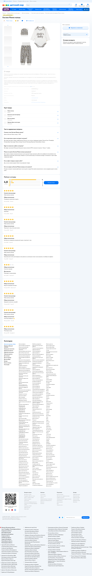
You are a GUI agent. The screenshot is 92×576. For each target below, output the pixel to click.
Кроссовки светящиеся (36, 469)
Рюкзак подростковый (50, 464)
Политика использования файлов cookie (30, 504)
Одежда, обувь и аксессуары (13, 13)
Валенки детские (49, 344)
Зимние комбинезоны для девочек (24, 482)
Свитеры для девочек (36, 355)
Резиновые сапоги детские (37, 479)
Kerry (47, 400)
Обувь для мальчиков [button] (9, 352)
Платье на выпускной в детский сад (25, 402)
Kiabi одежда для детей (50, 437)
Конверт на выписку (23, 398)
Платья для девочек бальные (24, 484)
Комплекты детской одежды (37, 13)
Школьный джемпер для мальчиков (23, 392)
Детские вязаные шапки (50, 478)
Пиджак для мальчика (36, 454)
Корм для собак (76, 499)
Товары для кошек (76, 494)
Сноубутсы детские (36, 464)
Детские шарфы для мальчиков (52, 476)
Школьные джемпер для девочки (23, 383)
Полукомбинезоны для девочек (38, 389)
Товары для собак (76, 497)
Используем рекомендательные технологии (11, 517)
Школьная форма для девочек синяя (24, 358)
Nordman (34, 471)
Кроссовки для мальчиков (37, 397)
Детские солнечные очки (51, 479)
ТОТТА (47, 440)
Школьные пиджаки (22, 395)
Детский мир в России (7, 519)
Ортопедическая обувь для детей (37, 466)
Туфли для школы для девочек (24, 370)
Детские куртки (35, 418)
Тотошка (47, 410)
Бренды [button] (6, 361)
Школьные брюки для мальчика (25, 351)
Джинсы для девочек (36, 375)
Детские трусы (49, 457)
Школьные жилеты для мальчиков (23, 374)
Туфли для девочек (36, 398)
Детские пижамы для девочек (38, 354)
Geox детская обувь (36, 483)
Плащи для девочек (36, 437)
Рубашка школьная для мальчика (25, 361)
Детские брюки (35, 457)
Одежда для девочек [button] (8, 350)
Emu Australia (49, 429)
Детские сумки (49, 473)
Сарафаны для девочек (23, 365)
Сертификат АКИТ (27, 506)
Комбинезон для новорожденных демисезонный (22, 436)
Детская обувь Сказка (50, 345)
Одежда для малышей (23, 400)
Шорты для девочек (36, 369)
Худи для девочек (35, 384)
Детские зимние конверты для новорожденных (24, 420)
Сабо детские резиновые (51, 374)
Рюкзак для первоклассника (51, 467)
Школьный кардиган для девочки (23, 379)
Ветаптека (75, 502)
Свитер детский (35, 459)
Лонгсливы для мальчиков (24, 469)
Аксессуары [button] (6, 364)
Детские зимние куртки (37, 450)
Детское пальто (35, 451)
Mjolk (47, 420)
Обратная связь (27, 507)
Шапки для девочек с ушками (51, 482)
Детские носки (49, 448)
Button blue (48, 401)
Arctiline (48, 439)
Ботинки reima (49, 359)
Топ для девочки (49, 459)
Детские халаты (49, 453)
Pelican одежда (49, 409)
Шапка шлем (48, 468)
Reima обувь (48, 355)
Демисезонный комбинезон (37, 413)
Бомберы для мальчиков (23, 462)
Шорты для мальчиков (23, 464)
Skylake (20, 380)
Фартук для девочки (22, 367)
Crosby (47, 423)
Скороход (48, 363)
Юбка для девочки (22, 478)
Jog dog (33, 482)
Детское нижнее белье (50, 456)
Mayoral (47, 398)
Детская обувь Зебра (50, 347)
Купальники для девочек (51, 445)
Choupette (48, 393)
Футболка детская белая (37, 453)
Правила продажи (27, 499)
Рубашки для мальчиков (23, 454)
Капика (47, 396)
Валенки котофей (49, 357)
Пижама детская (49, 451)
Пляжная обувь (49, 379)
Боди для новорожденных (24, 404)
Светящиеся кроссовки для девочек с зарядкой (37, 402)
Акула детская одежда (50, 384)
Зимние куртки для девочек (37, 371)
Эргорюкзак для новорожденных (22, 411)
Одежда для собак (76, 500)
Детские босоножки (50, 360)
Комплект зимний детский (37, 446)
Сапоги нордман (35, 468)
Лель (47, 417)
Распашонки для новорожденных (22, 406)
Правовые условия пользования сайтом (18, 516)
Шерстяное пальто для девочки (38, 390)
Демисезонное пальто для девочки (37, 346)
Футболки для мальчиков (23, 447)
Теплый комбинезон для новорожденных (23, 423)
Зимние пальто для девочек (24, 476)
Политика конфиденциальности (30, 502)
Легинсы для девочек (36, 351)
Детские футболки (36, 428)
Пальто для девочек (36, 365)
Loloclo (47, 412)
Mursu (47, 378)
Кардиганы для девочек (23, 485)
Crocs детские (35, 474)
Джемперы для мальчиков (24, 466)
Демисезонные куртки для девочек (37, 358)
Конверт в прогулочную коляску (23, 416)
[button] (86, 9)
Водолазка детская (36, 442)
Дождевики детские (36, 443)
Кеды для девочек (35, 405)
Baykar (47, 432)
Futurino (48, 407)
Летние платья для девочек (37, 379)
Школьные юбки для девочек (24, 355)
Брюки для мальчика (23, 446)
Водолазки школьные (23, 394)
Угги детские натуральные (37, 485)
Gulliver (47, 385)
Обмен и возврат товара (29, 497)
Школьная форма (22, 344)
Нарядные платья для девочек (24, 473)
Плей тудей (48, 387)
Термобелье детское (36, 448)
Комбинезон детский (36, 412)
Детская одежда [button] (7, 357)
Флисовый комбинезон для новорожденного (24, 430)
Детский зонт (49, 485)
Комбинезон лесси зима (37, 434)
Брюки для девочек (36, 378)
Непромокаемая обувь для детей (51, 376)
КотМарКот (48, 443)
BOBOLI (48, 442)
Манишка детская (49, 481)
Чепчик (47, 460)
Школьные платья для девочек (24, 359)
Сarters (47, 414)
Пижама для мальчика (23, 461)
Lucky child (48, 434)
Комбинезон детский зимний (38, 415)
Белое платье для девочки (37, 376)
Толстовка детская (35, 439)
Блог (58, 503)
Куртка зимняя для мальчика (24, 449)
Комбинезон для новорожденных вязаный (23, 432)
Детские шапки (49, 465)
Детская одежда (25, 13)
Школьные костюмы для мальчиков (23, 376)
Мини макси (48, 428)
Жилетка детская (35, 440)
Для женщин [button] (7, 355)
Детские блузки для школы (24, 352)
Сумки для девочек (50, 484)
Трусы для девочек (49, 450)
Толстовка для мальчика (23, 452)
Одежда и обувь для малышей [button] (8, 346)
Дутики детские (49, 367)
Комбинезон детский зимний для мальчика (24, 458)
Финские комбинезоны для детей (37, 432)
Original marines (49, 403)
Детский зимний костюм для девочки (38, 373)
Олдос (47, 389)
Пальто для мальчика (23, 459)
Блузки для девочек (36, 386)
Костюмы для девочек (36, 383)
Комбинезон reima (36, 416)
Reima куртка (34, 435)
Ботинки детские (49, 372)
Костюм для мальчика (23, 451)
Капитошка (48, 435)
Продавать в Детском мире (29, 496)
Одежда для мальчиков (23, 467)
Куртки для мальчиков (23, 440)
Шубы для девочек (36, 352)
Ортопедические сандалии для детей (52, 366)
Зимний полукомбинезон (37, 456)
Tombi (47, 362)
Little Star (48, 431)
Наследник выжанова (50, 395)
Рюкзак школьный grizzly (23, 347)
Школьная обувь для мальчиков (25, 371)
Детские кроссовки (36, 475)
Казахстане (14, 519)
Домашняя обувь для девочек (38, 404)
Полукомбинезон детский (37, 430)
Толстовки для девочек (23, 480)
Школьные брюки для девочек (24, 368)
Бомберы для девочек (36, 381)
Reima (47, 390)
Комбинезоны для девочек (37, 361)
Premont (48, 425)
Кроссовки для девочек (37, 400)
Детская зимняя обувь (50, 369)
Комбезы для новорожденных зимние (24, 414)
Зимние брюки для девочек (37, 394)
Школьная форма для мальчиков (23, 349)
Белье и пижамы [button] (7, 362)
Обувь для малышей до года (24, 425)
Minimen (48, 421)
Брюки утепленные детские (37, 460)
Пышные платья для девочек (37, 348)
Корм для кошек (76, 496)
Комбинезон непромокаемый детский (38, 424)
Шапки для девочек (50, 470)
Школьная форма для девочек (24, 345)
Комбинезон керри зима (37, 445)
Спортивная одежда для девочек (36, 364)
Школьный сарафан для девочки (23, 388)
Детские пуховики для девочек (38, 359)
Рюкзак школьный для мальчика (25, 354)
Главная (4, 13)
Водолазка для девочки (36, 395)
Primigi (47, 350)
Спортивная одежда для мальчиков (23, 443)
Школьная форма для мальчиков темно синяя (23, 385)
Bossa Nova (48, 415)
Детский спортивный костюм (38, 421)
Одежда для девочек (36, 349)
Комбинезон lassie (36, 425)
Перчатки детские (49, 471)
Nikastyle (48, 406)
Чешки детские (35, 472)
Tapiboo (33, 480)
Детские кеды (49, 381)
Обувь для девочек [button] (8, 354)
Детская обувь (35, 462)
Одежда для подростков (37, 427)
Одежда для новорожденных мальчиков (24, 427)
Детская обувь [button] (7, 359)
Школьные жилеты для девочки (25, 390)
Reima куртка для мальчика (24, 472)
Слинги (33, 410)
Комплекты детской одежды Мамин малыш (54, 13)
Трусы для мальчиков (50, 454)
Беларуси (18, 519)
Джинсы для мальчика (23, 470)
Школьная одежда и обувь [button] (10, 344)
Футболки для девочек (36, 344)
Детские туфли (35, 407)
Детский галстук (49, 475)
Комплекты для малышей (23, 439)
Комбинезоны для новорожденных (22, 409)
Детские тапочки (35, 477)
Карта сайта (26, 509)
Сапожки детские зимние (51, 348)
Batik (47, 418)
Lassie (47, 392)
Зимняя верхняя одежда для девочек (37, 368)
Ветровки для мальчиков (23, 444)
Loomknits (48, 404)
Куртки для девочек (36, 387)
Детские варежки (49, 462)
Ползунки (34, 420)
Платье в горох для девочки (37, 392)
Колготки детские (49, 446)
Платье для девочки (22, 475)
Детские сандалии (49, 354)
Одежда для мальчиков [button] (9, 348)
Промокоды (26, 500)
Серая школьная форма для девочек (24, 364)
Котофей (48, 382)
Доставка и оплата (27, 494)
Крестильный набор (23, 418)
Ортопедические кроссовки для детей (51, 352)
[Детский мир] (13, 5)
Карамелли (48, 426)
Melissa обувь (49, 370)
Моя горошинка (22, 434)
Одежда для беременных (37, 409)
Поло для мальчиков (23, 455)
